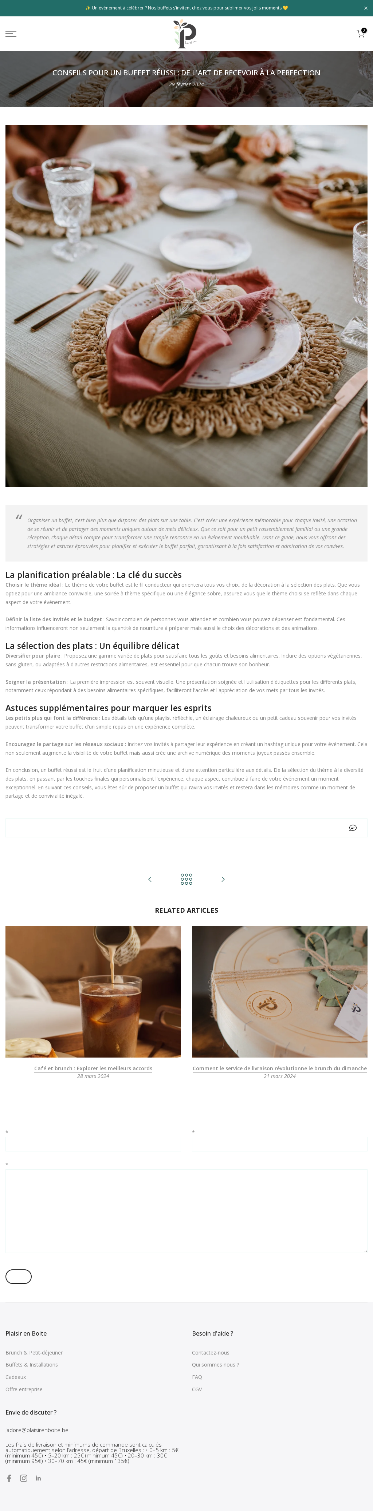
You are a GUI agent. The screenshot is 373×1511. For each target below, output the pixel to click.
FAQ (197, 1376)
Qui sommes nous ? (215, 1364)
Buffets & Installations (31, 1364)
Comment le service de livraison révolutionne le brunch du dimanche (280, 1068)
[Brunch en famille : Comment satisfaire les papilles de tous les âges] (223, 880)
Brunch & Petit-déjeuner (34, 1352)
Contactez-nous (210, 1352)
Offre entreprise (24, 1389)
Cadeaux (15, 1376)
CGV (197, 1389)
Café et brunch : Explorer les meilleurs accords (93, 1068)
